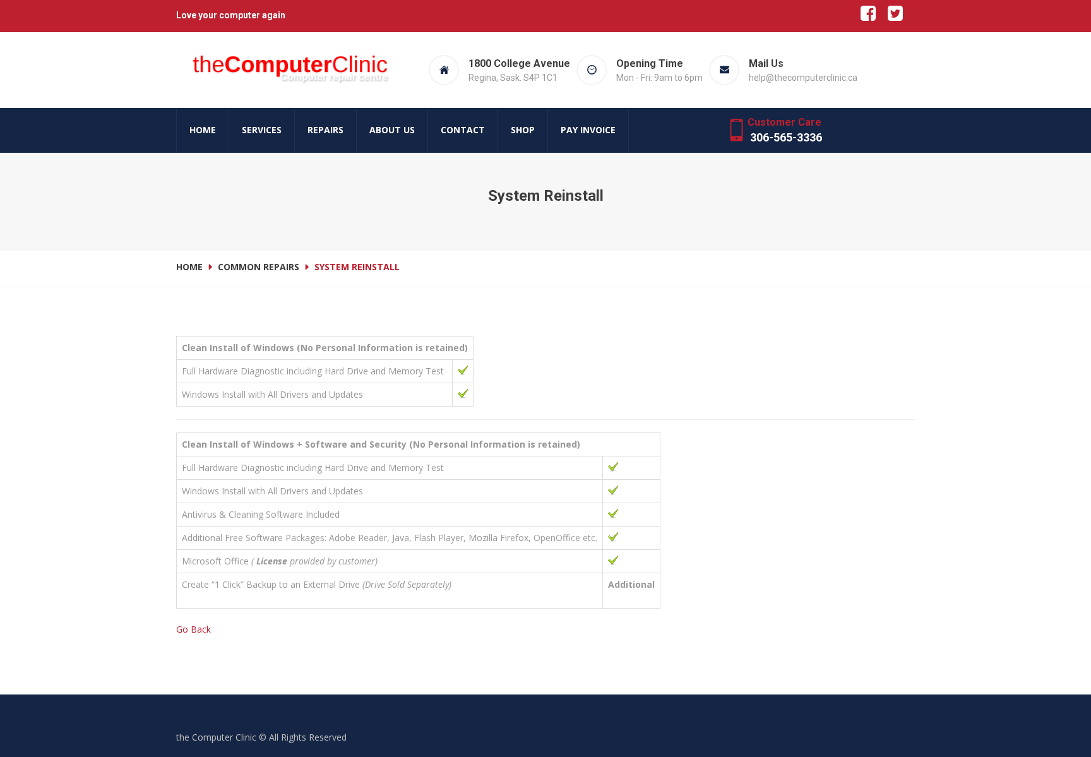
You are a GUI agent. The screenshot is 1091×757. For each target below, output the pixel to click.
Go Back (193, 629)
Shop (523, 130)
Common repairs (258, 267)
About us (392, 130)
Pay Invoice (588, 130)
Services (262, 130)
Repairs (325, 130)
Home (202, 130)
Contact (463, 130)
